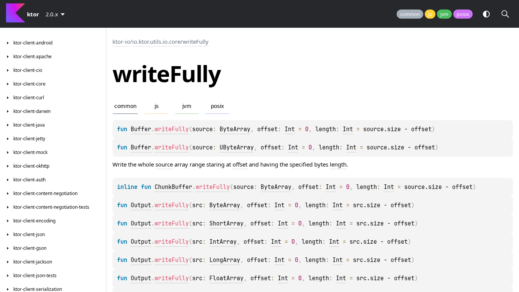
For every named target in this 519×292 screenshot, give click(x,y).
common (410, 14)
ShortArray (226, 223)
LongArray (224, 260)
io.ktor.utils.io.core (156, 41)
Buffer (141, 129)
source (164, 164)
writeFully (196, 41)
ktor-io (121, 41)
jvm (444, 14)
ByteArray (235, 129)
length (338, 164)
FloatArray (226, 278)
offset (240, 164)
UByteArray (237, 147)
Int (290, 129)
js (430, 14)
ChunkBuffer (173, 187)
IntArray (223, 242)
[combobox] (57, 14)
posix (463, 14)
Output (141, 205)
